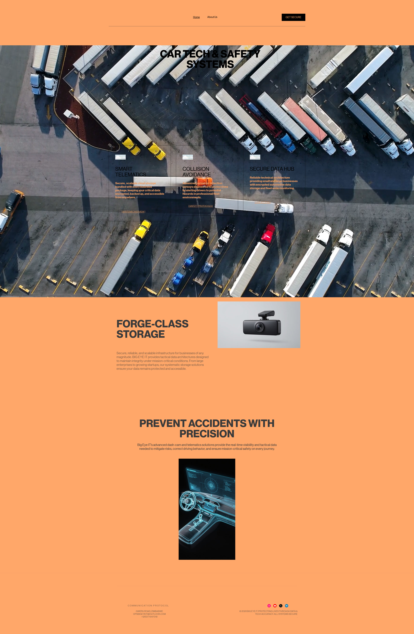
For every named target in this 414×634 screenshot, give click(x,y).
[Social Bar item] (269, 605)
